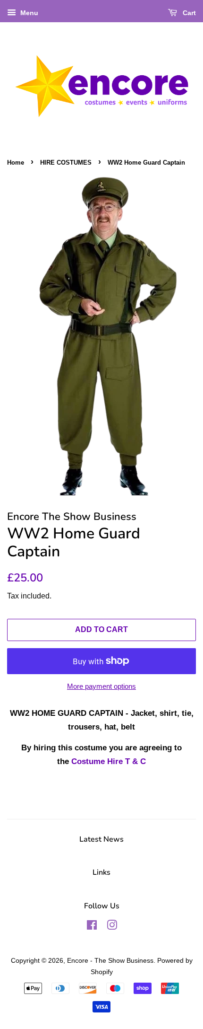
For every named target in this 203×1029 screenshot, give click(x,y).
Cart (188, 13)
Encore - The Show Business (110, 960)
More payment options (101, 686)
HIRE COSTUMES (66, 162)
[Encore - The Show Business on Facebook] (91, 927)
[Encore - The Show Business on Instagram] (112, 927)
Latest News (101, 839)
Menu (28, 13)
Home (15, 162)
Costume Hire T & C (108, 761)
